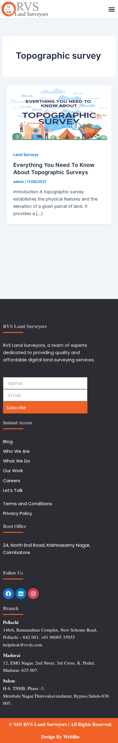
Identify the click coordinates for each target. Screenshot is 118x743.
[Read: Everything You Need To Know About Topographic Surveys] (59, 114)
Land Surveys (25, 154)
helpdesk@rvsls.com (22, 645)
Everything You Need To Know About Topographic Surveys (53, 168)
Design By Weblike (60, 736)
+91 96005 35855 (58, 637)
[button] (111, 9)
